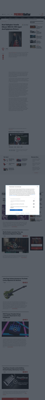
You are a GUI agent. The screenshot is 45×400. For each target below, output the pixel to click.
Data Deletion (17, 213)
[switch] (33, 200)
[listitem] (22, 198)
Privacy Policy (27, 213)
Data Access (22, 213)
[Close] (38, 187)
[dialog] (22, 200)
